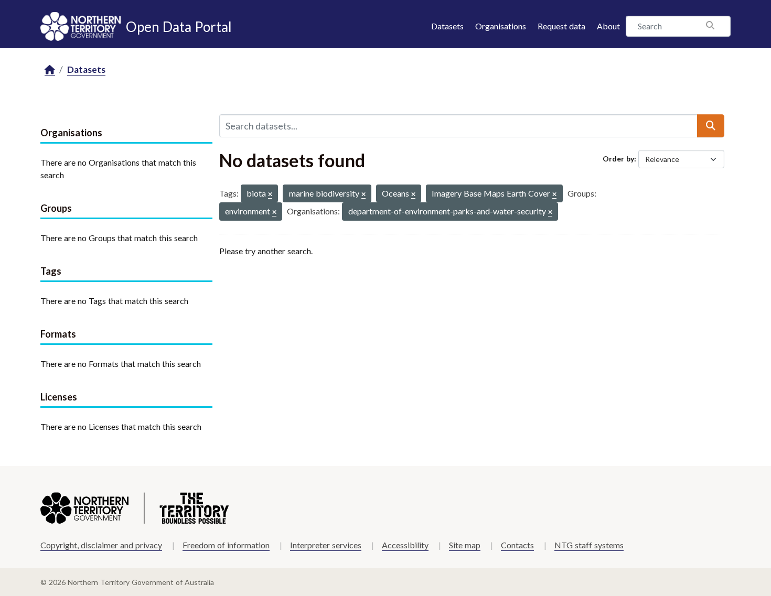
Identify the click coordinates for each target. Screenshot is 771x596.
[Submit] (710, 125)
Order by (618, 158)
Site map (464, 545)
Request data (561, 26)
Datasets (447, 26)
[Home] (50, 70)
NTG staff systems (589, 545)
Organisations (500, 26)
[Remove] (270, 195)
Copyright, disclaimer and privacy (101, 545)
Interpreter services (325, 545)
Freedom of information (226, 545)
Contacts (517, 545)
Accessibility (405, 545)
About (608, 26)
